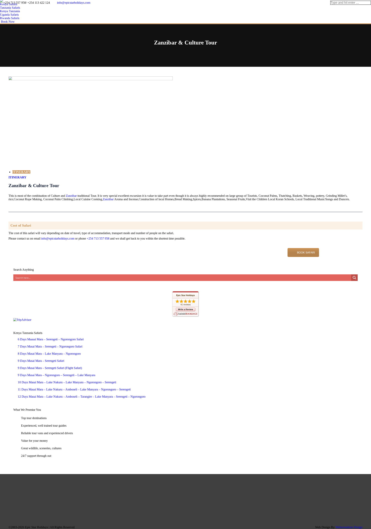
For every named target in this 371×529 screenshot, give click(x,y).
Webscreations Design (348, 527)
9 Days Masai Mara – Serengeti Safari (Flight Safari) (50, 368)
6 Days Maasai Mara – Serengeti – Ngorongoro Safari (51, 339)
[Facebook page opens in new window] (283, 493)
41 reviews (185, 304)
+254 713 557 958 (98, 238)
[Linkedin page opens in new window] (294, 493)
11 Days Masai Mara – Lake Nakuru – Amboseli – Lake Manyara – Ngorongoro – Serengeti (74, 389)
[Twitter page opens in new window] (289, 493)
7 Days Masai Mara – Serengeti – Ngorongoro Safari (50, 346)
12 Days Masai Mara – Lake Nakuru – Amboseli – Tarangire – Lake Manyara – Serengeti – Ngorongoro (82, 396)
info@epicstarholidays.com (57, 238)
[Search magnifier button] (354, 277)
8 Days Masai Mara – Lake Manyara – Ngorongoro (49, 353)
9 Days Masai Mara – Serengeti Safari (41, 360)
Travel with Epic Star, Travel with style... (53, 251)
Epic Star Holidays (185, 295)
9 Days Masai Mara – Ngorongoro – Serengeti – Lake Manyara (56, 375)
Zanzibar (71, 195)
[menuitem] (9, 4)
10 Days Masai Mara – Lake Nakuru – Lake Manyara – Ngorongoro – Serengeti (67, 382)
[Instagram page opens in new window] (300, 493)
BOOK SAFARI (306, 252)
